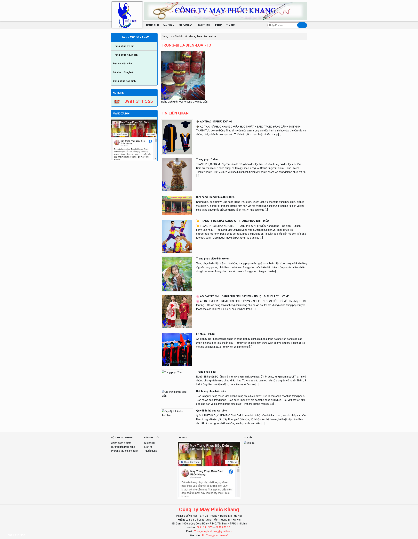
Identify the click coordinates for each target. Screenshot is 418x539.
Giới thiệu (204, 25)
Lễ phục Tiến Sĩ (205, 334)
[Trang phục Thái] (172, 372)
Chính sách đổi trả (121, 442)
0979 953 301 (224, 527)
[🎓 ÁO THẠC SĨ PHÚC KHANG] (177, 136)
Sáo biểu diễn (181, 36)
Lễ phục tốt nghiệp (123, 72)
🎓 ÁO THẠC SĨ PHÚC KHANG (214, 121)
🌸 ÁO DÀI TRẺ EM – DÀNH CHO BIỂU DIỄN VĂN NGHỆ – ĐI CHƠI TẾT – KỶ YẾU (243, 296)
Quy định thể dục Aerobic (211, 410)
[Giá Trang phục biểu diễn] (177, 393)
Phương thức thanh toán (124, 450)
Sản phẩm (169, 25)
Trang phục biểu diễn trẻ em (213, 258)
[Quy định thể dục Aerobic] (177, 413)
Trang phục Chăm (207, 159)
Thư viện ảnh (186, 25)
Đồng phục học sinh (124, 81)
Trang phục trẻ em (123, 46)
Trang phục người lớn (125, 54)
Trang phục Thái (206, 371)
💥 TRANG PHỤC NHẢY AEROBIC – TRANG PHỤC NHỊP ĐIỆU (232, 220)
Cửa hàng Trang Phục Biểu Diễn (215, 197)
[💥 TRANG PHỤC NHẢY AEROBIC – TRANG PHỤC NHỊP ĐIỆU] (177, 236)
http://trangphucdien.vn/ (214, 535)
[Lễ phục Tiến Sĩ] (177, 349)
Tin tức (230, 25)
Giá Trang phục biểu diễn (211, 391)
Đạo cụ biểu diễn (122, 63)
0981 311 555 (205, 527)
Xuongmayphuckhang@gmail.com (213, 531)
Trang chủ (152, 25)
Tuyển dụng (150, 450)
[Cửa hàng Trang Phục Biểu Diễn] (177, 205)
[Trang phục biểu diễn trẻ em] (177, 273)
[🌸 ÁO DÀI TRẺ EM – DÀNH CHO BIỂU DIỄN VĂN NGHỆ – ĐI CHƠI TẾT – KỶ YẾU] (177, 311)
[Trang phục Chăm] (177, 174)
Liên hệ (218, 25)
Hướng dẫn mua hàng (123, 446)
